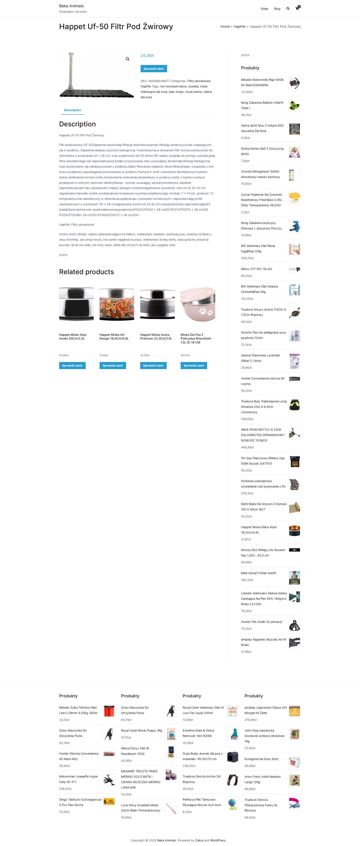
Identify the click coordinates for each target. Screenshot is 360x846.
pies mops (176, 91)
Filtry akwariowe (199, 81)
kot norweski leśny (173, 86)
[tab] (72, 110)
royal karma (193, 91)
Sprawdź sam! (154, 68)
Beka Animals (71, 6)
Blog (277, 8)
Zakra (199, 840)
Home (225, 26)
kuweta (193, 86)
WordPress (218, 840)
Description (72, 110)
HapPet (240, 26)
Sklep (264, 8)
